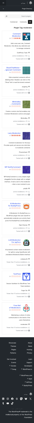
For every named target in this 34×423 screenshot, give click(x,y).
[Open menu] (3, 3)
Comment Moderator (16, 35)
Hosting (29, 350)
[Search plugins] (6, 16)
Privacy (29, 353)
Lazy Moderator (14, 133)
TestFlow (17, 274)
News (30, 346)
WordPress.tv (26, 369)
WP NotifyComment (13, 167)
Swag (13, 369)
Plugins (13, 350)
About (30, 343)
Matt (29, 379)
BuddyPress (27, 385)
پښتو (26, 394)
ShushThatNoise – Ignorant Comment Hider (13, 69)
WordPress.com (25, 375)
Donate (12, 366)
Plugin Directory (27, 8)
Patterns (13, 353)
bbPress (28, 382)
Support (29, 362)
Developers (28, 366)
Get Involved (11, 359)
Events (13, 362)
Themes (13, 346)
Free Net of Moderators (15, 306)
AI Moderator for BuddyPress (14, 205)
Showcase (12, 343)
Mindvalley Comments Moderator (16, 103)
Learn (30, 359)
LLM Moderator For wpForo (14, 241)
